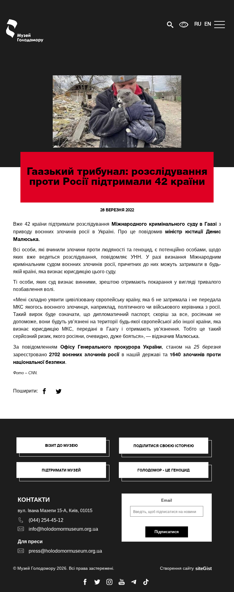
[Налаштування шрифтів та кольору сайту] (183, 24)
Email (166, 500)
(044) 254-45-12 (46, 520)
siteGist (203, 568)
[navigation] (221, 24)
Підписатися (166, 531)
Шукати (149, 24)
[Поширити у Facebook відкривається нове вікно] (48, 389)
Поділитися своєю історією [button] (163, 445)
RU (197, 24)
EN (207, 24)
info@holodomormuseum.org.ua (63, 529)
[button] (64, 448)
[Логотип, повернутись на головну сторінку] (25, 30)
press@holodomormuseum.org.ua (65, 551)
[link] (64, 473)
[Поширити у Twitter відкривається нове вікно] (62, 389)
